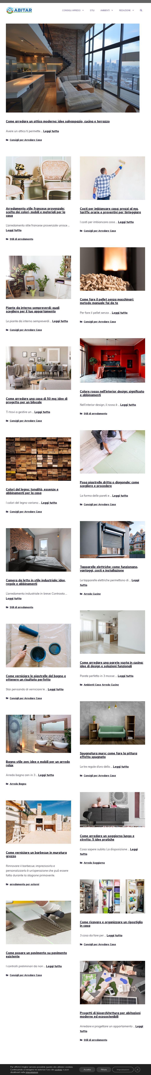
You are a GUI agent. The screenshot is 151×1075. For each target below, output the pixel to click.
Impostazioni (123, 1069)
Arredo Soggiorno (94, 862)
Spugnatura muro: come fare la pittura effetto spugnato (108, 755)
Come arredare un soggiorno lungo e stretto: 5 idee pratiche (107, 837)
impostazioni (32, 1072)
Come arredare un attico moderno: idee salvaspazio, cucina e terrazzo (58, 121)
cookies (58, 1069)
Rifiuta (104, 1069)
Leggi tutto (51, 131)
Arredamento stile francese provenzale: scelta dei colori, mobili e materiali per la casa (35, 212)
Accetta (87, 1069)
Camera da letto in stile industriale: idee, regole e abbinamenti (36, 582)
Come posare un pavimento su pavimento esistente (36, 954)
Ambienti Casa (92, 684)
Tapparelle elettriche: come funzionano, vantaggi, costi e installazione (109, 568)
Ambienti (105, 10)
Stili (92, 10)
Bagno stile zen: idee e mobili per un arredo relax (38, 763)
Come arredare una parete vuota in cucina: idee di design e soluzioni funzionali (111, 664)
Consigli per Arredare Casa (26, 139)
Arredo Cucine (92, 593)
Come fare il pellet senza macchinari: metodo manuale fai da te (107, 301)
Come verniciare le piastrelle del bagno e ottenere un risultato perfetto (36, 677)
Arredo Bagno (18, 783)
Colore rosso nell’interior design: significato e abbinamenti (112, 393)
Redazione (125, 10)
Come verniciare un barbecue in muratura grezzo (36, 854)
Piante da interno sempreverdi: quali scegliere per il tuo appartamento (32, 309)
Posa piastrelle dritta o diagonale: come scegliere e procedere (109, 484)
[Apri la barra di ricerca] (141, 10)
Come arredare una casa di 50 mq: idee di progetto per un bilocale (36, 400)
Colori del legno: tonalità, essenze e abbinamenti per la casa (32, 491)
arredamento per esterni (24, 884)
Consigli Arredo (71, 10)
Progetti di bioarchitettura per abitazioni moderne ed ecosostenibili (110, 1014)
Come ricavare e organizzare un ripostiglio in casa (111, 923)
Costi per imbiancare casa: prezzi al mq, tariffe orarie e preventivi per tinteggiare (110, 210)
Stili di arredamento (21, 239)
